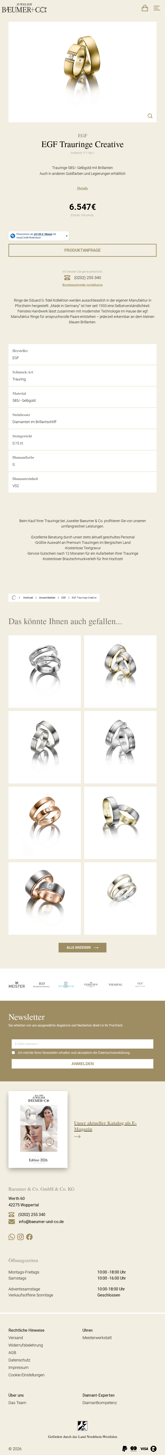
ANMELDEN (82, 1063)
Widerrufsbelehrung (25, 1345)
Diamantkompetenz (99, 1402)
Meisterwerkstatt (97, 1337)
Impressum (18, 1367)
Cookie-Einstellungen (26, 1375)
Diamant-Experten (98, 1395)
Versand (15, 1337)
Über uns (16, 1395)
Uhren (87, 1330)
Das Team (17, 1402)
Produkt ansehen (44, 699)
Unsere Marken (47, 597)
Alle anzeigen (82, 947)
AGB (12, 1352)
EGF (64, 597)
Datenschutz (19, 1360)
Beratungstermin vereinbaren (82, 284)
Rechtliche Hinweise (26, 1330)
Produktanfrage (82, 250)
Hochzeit (28, 597)
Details (82, 188)
